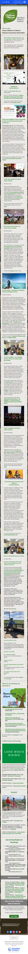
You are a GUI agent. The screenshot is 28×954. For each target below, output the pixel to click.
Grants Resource (8, 813)
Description (11, 776)
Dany (14, 858)
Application (18, 776)
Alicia (5, 467)
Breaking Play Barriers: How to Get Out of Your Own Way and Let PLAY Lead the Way (13, 97)
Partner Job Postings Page (17, 769)
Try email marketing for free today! (14, 951)
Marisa (12, 270)
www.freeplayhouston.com (11, 534)
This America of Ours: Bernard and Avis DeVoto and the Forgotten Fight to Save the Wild (15, 731)
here (15, 608)
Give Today (14, 916)
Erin (17, 856)
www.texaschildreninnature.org (10, 925)
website (21, 677)
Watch (5, 529)
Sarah (9, 678)
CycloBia (6, 390)
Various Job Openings (18, 783)
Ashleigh (14, 846)
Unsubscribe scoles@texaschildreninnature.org (14, 941)
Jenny (5, 206)
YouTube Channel (16, 102)
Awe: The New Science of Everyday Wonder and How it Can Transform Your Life (15, 725)
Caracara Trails (9, 382)
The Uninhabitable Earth (11, 709)
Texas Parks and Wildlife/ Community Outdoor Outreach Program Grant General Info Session (15, 896)
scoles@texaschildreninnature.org (10, 924)
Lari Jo (17, 851)
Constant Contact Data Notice (17, 943)
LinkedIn (16, 735)
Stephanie (17, 869)
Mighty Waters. (12, 337)
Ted (16, 864)
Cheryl (16, 860)
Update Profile (8, 943)
